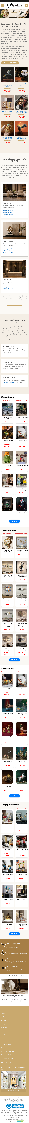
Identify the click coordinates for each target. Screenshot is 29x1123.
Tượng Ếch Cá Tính (8, 465)
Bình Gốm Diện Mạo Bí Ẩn (22, 899)
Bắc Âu (5, 289)
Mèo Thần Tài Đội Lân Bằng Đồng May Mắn (7, 138)
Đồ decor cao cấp (5, 400)
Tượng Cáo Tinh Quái (8, 488)
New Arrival (4, 1013)
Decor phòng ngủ (7, 212)
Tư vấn (21, 1098)
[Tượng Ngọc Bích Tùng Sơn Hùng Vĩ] (21, 74)
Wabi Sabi (10, 289)
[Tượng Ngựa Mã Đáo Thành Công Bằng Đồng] (7, 74)
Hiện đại (5, 287)
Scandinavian (5, 1027)
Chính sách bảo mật (7, 1048)
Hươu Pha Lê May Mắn (8, 824)
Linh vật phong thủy (20, 671)
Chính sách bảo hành (7, 1044)
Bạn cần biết (16, 1098)
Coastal (3, 1034)
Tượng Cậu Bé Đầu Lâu (8, 512)
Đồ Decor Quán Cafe (20, 1099)
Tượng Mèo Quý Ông (22, 512)
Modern (3, 1017)
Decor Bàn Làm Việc (19, 1100)
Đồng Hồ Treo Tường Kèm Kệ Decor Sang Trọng (8, 576)
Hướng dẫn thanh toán (7, 1051)
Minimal (3, 1020)
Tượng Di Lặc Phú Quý (22, 736)
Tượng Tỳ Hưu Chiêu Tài (8, 688)
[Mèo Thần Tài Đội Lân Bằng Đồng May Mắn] (7, 128)
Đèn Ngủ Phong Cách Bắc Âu (7, 112)
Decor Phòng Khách (15, 1101)
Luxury (3, 1024)
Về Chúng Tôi (8, 1098)
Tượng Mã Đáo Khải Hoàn (22, 784)
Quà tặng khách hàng (20, 808)
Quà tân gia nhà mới (6, 808)
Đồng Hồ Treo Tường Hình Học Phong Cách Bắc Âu (8, 625)
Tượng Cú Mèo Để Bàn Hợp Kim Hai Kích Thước (21, 112)
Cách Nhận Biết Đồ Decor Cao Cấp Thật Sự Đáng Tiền (14, 996)
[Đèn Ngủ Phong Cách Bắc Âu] (7, 102)
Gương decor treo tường (20, 533)
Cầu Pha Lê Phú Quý (22, 874)
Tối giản (10, 287)
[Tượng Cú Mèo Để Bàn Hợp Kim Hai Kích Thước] (21, 102)
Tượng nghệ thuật (7, 249)
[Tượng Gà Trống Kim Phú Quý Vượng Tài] (21, 128)
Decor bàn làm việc (8, 214)
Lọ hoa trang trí (7, 250)
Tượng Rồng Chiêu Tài (8, 736)
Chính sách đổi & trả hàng (8, 1055)
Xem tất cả (14, 521)
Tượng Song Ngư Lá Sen (22, 417)
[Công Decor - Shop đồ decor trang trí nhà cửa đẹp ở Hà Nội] (14, 5)
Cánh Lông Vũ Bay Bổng (8, 849)
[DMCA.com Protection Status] (20, 1121)
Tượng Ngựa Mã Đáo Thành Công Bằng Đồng (7, 85)
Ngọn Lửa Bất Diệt (8, 924)
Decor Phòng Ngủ (9, 1100)
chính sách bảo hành (9, 382)
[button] (2, 5)
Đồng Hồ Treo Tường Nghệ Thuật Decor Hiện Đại (22, 625)
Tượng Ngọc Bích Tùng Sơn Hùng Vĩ (21, 84)
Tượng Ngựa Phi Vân (22, 440)
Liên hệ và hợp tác (6, 1062)
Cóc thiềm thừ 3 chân (6, 671)
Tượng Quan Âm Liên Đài (8, 713)
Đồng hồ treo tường (6, 533)
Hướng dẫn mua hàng (7, 1058)
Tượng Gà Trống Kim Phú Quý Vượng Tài (21, 138)
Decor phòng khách (8, 210)
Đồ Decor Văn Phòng (9, 1099)
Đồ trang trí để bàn (8, 252)
